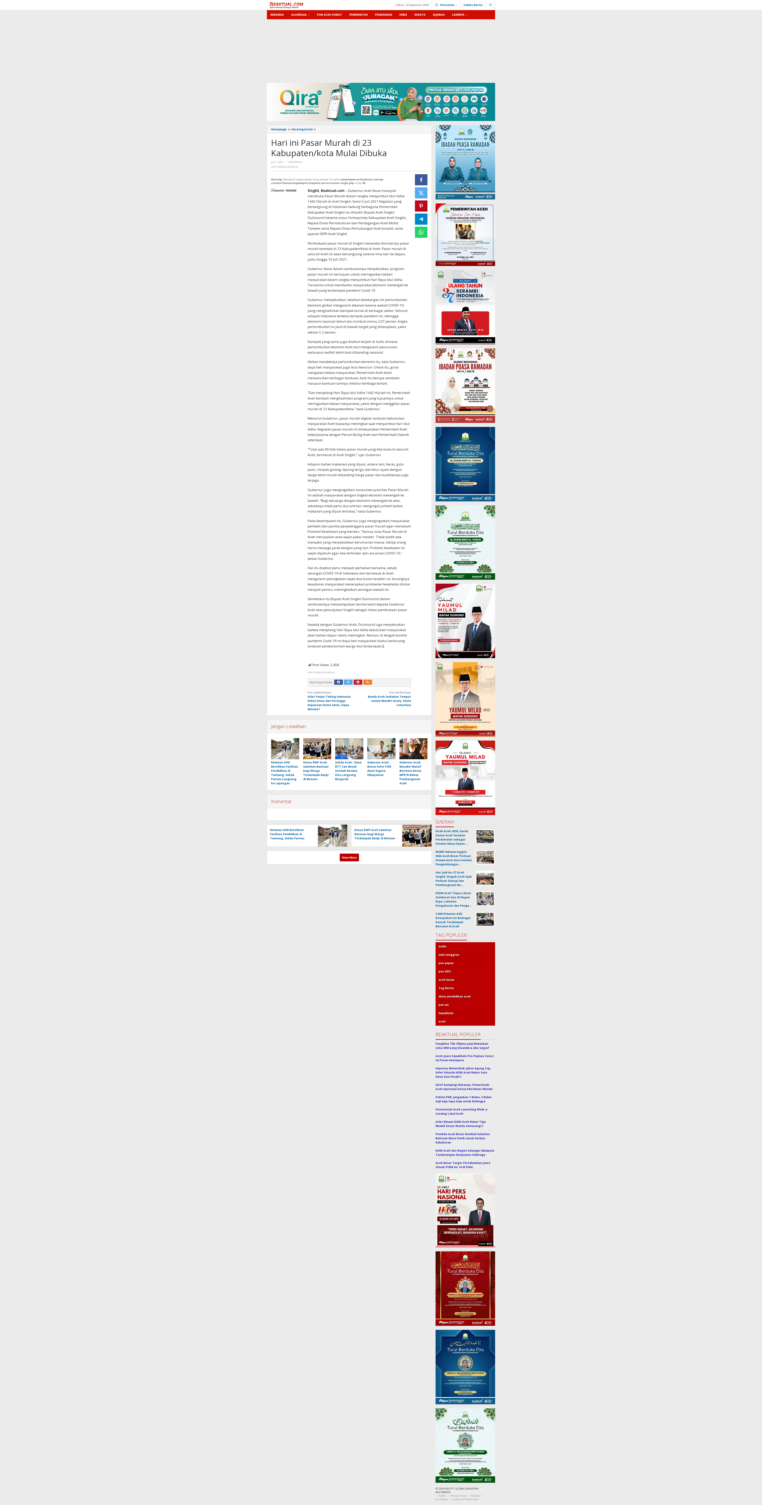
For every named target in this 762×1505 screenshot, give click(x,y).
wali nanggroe (449, 955)
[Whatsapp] (421, 232)
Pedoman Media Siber (465, 1499)
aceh (442, 1021)
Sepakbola (446, 1013)
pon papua (446, 963)
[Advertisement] (381, 49)
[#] (381, 101)
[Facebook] (338, 682)
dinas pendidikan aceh (455, 996)
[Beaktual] (287, 5)
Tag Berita (446, 988)
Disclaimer (442, 1499)
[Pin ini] (421, 206)
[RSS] (367, 682)
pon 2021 (445, 971)
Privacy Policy (458, 1495)
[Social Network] (490, 5)
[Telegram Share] (421, 219)
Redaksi (476, 1495)
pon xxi (444, 1005)
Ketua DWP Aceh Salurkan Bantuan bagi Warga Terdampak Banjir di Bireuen (316, 770)
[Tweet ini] (421, 192)
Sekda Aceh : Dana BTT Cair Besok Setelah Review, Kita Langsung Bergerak (348, 770)
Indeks (442, 1495)
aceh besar (446, 980)
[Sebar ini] (421, 179)
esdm (442, 946)
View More (349, 857)
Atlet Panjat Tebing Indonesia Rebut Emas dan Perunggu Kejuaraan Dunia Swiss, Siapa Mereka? (329, 701)
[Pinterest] (358, 682)
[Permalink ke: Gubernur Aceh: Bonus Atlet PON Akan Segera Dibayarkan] (381, 748)
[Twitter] (348, 682)
